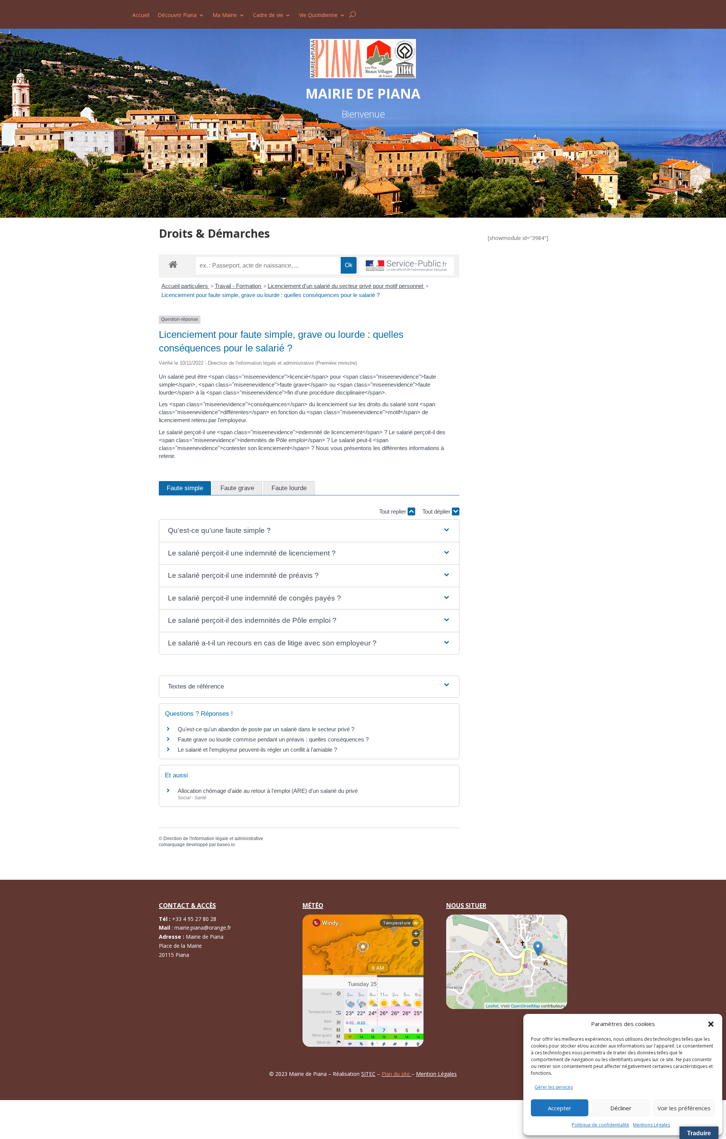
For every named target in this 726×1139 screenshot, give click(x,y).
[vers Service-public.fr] (406, 266)
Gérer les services (554, 1087)
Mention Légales (436, 1073)
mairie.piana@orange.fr (202, 927)
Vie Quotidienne (318, 15)
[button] (711, 1024)
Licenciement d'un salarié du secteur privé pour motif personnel (346, 286)
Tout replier (393, 511)
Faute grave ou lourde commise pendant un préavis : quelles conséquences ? (273, 739)
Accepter (559, 1108)
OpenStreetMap (525, 1006)
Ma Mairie (225, 15)
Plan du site (396, 1073)
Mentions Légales (651, 1125)
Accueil (140, 15)
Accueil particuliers (185, 286)
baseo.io (226, 844)
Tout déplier (437, 511)
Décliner (620, 1108)
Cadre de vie (268, 15)
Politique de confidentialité (600, 1125)
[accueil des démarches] (173, 264)
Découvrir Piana (177, 15)
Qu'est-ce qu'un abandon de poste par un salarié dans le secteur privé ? (266, 729)
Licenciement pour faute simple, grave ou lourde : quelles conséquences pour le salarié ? (270, 295)
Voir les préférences (684, 1108)
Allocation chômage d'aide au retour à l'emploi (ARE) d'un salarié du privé (268, 791)
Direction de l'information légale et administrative (213, 838)
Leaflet (492, 1006)
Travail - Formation (238, 286)
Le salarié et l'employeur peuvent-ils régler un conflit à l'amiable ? (257, 749)
